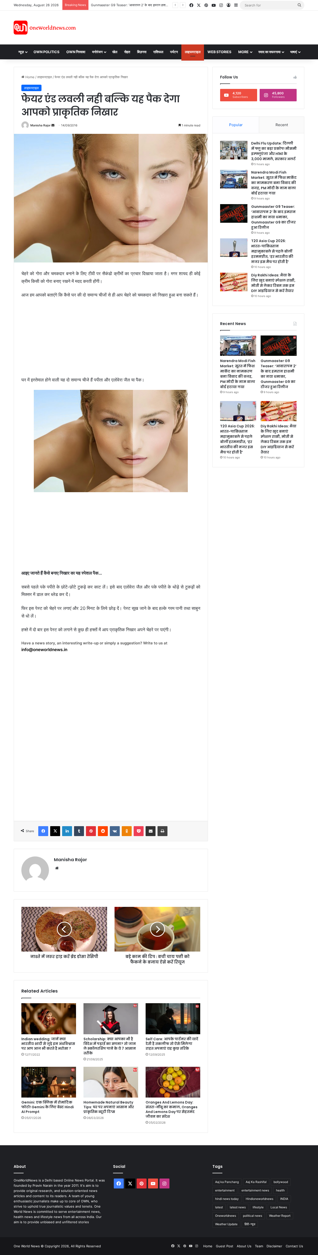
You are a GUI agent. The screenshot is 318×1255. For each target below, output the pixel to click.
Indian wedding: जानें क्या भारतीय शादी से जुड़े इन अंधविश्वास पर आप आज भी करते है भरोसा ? (48, 1043)
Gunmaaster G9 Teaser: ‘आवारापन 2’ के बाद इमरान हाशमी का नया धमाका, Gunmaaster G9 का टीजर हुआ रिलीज (164, 5)
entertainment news (255, 1190)
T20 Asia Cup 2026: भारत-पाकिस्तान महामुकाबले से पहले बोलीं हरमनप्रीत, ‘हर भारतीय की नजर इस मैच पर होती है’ (272, 251)
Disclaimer (274, 1246)
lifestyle (258, 1207)
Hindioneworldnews (259, 1199)
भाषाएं (293, 52)
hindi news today (227, 1199)
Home (29, 77)
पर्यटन (174, 52)
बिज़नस (141, 52)
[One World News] (45, 28)
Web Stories (219, 52)
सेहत (127, 52)
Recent (282, 124)
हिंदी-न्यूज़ (249, 1224)
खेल (114, 52)
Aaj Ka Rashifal (256, 1182)
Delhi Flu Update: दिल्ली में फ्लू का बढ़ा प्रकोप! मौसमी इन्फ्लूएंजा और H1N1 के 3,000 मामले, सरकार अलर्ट (274, 151)
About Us (244, 1246)
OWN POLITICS (46, 52)
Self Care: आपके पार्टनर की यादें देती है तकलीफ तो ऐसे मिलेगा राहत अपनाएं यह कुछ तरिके (172, 1043)
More (243, 52)
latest (219, 1207)
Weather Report (279, 1216)
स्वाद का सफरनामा (269, 52)
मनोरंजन (97, 52)
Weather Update (226, 1224)
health (280, 1190)
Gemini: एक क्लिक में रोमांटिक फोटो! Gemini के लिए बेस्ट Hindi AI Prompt (47, 1107)
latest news (238, 1207)
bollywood (281, 1182)
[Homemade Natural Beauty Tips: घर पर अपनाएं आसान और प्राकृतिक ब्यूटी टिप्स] (110, 1082)
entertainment (225, 1190)
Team (259, 1246)
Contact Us (294, 1246)
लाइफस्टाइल (192, 52)
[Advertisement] (203, 27)
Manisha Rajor (40, 125)
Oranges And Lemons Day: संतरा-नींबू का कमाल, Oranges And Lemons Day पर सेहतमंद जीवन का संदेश (172, 1109)
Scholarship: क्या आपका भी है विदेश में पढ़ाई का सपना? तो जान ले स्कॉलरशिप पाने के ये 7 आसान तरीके (109, 1046)
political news (252, 1216)
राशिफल (158, 52)
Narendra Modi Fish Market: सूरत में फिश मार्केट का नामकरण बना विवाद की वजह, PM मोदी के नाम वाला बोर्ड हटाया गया (274, 183)
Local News (279, 1207)
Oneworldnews (225, 1216)
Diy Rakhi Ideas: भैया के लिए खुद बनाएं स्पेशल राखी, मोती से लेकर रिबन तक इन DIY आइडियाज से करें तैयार (273, 283)
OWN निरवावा (75, 52)
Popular (236, 124)
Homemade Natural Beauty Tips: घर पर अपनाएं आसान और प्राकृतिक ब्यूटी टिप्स (108, 1107)
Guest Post (224, 1246)
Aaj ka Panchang (227, 1182)
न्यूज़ (21, 52)
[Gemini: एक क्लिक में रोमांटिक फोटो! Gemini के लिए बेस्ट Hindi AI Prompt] (48, 1082)
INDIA (284, 1199)
